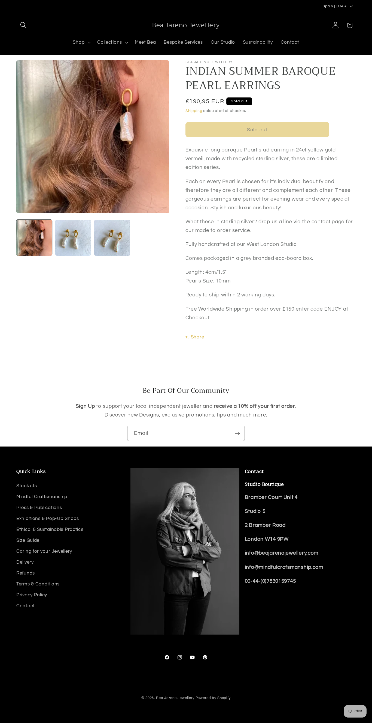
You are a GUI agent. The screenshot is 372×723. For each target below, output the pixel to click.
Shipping (193, 111)
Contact (25, 605)
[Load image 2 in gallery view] (73, 237)
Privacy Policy (31, 595)
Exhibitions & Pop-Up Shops (47, 518)
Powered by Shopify (213, 698)
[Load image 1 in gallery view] (34, 237)
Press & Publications (39, 507)
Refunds (25, 573)
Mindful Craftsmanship (41, 496)
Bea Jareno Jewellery (175, 698)
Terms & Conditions (38, 584)
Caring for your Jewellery (44, 551)
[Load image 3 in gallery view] (112, 237)
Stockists (26, 485)
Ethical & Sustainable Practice (50, 529)
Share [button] (197, 337)
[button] (23, 25)
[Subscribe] (237, 433)
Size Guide (27, 540)
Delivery (25, 562)
